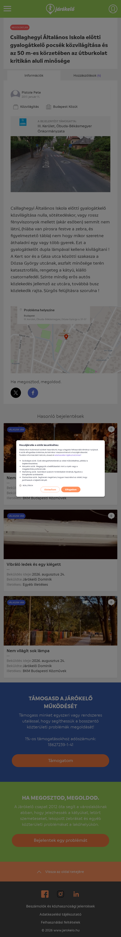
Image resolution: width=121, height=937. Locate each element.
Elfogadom (71, 489)
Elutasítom (50, 489)
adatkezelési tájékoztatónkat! (67, 455)
